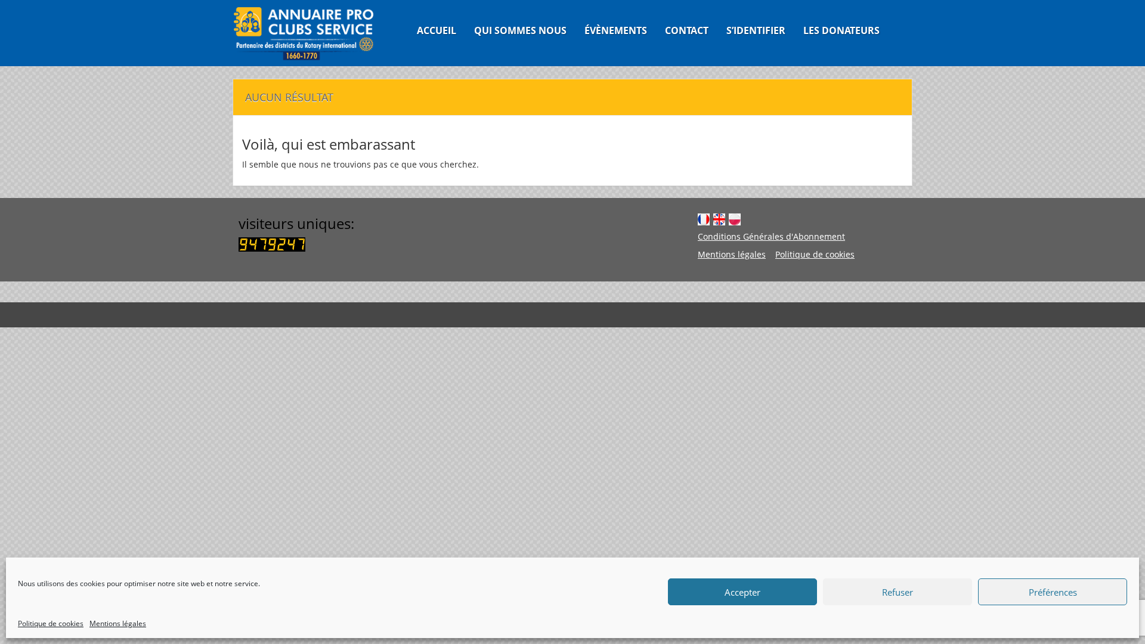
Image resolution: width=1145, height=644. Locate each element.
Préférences (1053, 592)
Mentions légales (117, 623)
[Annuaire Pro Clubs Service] (311, 33)
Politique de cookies (50, 623)
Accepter (742, 592)
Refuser (897, 592)
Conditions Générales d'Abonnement (771, 236)
